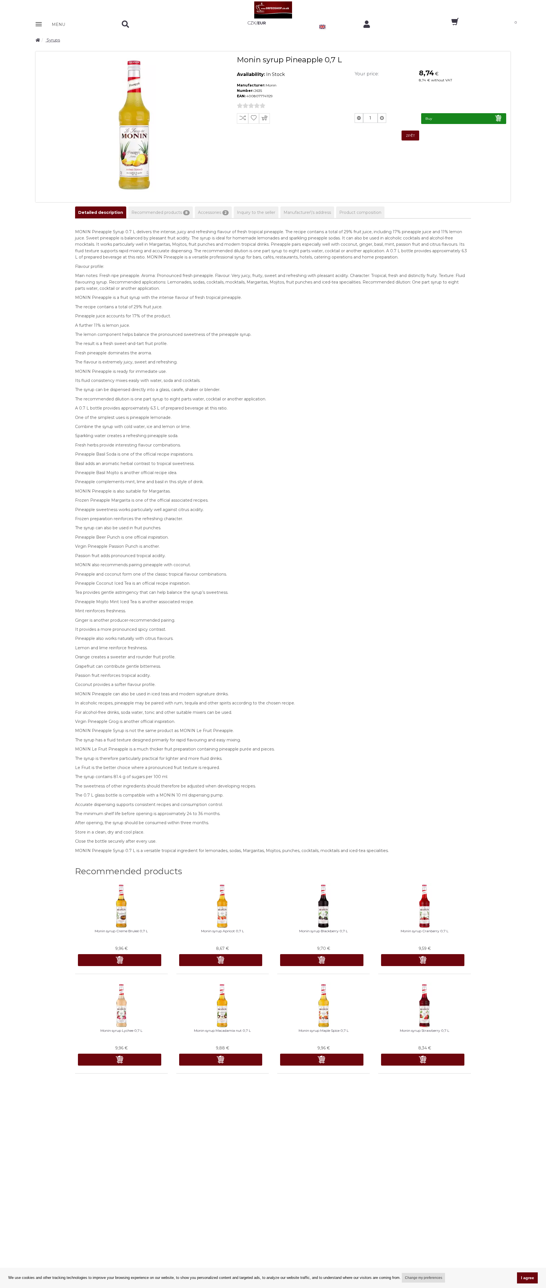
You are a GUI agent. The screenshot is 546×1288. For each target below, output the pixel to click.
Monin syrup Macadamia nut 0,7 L (222, 1030)
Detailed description (100, 212)
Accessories (212, 212)
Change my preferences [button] (423, 1278)
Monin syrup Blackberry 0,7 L (323, 931)
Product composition (360, 212)
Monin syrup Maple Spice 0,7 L (324, 1030)
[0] (450, 23)
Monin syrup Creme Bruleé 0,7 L (121, 931)
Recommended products (159, 212)
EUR (261, 23)
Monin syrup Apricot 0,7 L (222, 931)
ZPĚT (410, 135)
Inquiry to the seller (256, 212)
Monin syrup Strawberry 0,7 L (424, 1030)
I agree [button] (527, 1277)
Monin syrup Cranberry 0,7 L (424, 931)
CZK (251, 23)
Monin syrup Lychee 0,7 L (121, 1030)
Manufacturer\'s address (307, 212)
